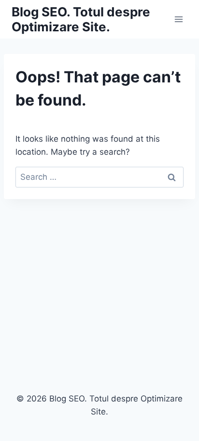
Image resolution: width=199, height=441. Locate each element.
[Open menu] (178, 19)
